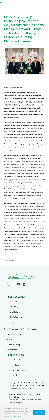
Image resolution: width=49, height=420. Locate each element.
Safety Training (16, 317)
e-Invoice (13, 301)
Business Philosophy (14, 344)
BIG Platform (15, 312)
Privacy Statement (15, 388)
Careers (9, 339)
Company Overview (18, 370)
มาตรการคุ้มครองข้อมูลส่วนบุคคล (12, 416)
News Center (15, 365)
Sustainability (11, 350)
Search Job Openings (14, 334)
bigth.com (7, 411)
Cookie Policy (27, 388)
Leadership (14, 375)
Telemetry (14, 307)
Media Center (15, 360)
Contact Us (14, 322)
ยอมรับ (39, 412)
